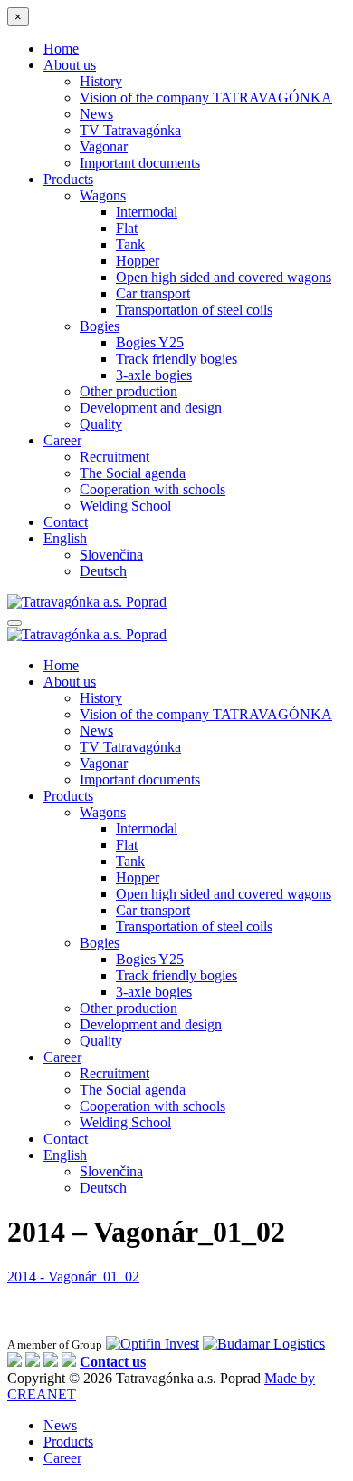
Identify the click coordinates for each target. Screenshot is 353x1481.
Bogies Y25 (150, 342)
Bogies (99, 326)
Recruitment (114, 456)
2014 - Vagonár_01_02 (73, 1276)
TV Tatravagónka (130, 130)
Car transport (153, 293)
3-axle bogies (154, 375)
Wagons (103, 195)
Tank (130, 244)
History (101, 81)
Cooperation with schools (152, 489)
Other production (128, 391)
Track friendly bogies (176, 358)
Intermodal (146, 211)
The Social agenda (133, 473)
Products (68, 179)
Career (62, 440)
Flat (127, 228)
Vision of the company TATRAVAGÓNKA (206, 97)
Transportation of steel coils (194, 309)
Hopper (137, 260)
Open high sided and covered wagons (223, 277)
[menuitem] (65, 538)
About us (69, 65)
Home (61, 48)
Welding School (125, 505)
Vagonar (104, 146)
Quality (101, 424)
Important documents (140, 163)
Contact (65, 522)
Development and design (151, 407)
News (96, 114)
